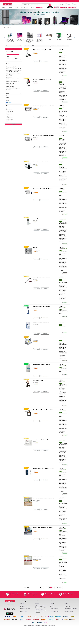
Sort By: (58, 45)
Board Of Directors (23, 606)
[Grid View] (32, 46)
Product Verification (68, 606)
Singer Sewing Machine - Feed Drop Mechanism (43, 409)
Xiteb (54, 625)
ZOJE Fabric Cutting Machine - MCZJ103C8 (42, 79)
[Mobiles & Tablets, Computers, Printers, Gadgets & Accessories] (9, 37)
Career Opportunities (24, 609)
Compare (37, 61)
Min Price (8, 56)
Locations (52, 605)
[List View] (33, 46)
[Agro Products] (59, 36)
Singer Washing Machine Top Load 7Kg (41, 364)
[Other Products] (69, 36)
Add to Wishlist (45, 61)
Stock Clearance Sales (54, 608)
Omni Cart (32, 7)
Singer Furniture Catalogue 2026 (41, 605)
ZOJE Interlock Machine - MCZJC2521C (41, 337)
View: (26, 45)
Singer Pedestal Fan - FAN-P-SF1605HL (41, 306)
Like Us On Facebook (39, 609)
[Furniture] (49, 36)
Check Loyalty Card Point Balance (71, 608)
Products (3, 7)
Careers (12, 0)
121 (49, 587)
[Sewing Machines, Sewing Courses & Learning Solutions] (39, 37)
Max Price (15, 56)
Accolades (37, 603)
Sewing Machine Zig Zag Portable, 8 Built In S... (43, 439)
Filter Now (13, 48)
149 (59, 587)
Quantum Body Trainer (38, 380)
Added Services (24, 7)
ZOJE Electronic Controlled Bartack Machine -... (43, 188)
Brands (10, 7)
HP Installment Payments (54, 609)
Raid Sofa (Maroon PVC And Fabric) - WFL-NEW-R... (44, 556)
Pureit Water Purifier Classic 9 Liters (41, 322)
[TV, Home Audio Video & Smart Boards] (19, 36)
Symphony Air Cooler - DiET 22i (40, 218)
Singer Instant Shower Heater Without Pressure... (43, 468)
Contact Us (52, 603)
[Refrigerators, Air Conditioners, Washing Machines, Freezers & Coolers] (29, 37)
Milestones (22, 605)
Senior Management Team (25, 608)
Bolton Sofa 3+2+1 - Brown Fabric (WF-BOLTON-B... (44, 498)
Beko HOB (35, 247)
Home (5, 27)
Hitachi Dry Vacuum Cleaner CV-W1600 (41, 277)
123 (53, 587)
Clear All (19, 45)
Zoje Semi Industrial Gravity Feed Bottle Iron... (43, 49)
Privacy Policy (67, 609)
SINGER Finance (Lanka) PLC (55, 611)
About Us (22, 603)
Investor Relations (23, 611)
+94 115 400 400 (7, 0)
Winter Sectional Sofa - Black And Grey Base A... (43, 527)
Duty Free (16, 7)
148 (57, 587)
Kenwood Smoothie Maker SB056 (40, 162)
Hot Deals (52, 606)
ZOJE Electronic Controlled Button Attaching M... (43, 135)
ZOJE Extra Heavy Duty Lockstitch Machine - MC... (43, 105)
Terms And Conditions (69, 611)
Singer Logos (37, 612)
